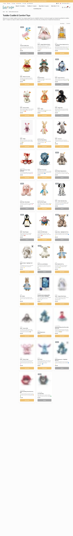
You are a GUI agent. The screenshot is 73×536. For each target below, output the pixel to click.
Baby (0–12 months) (20, 6)
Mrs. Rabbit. (22, 296)
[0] (69, 7)
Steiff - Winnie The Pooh (25, 76)
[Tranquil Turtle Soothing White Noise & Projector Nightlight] (44, 283)
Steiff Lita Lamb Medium (43, 264)
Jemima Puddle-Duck (24, 45)
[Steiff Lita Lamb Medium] (44, 251)
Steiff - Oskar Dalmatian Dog (61, 200)
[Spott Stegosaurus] (44, 315)
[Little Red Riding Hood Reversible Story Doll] (62, 315)
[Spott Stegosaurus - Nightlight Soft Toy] (62, 348)
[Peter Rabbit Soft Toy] (62, 251)
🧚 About (4, 3)
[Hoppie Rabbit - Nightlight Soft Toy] (27, 251)
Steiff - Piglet (22, 138)
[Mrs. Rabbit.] (27, 283)
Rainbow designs (41, 138)
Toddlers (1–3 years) (31, 6)
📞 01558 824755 (30, 3)
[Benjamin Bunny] (44, 65)
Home (4, 11)
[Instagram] (58, 3)
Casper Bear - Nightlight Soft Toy (61, 232)
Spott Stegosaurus (41, 332)
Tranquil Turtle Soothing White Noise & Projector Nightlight (44, 296)
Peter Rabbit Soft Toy (59, 264)
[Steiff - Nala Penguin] (27, 220)
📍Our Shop (13, 3)
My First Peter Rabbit (42, 202)
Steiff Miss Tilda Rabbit (25, 202)
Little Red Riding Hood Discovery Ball (26, 392)
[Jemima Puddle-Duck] (27, 33)
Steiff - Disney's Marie (24, 107)
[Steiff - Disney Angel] (27, 348)
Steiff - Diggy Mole (59, 107)
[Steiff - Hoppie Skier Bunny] (62, 283)
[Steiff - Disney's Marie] (27, 96)
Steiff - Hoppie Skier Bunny (60, 296)
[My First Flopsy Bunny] (44, 127)
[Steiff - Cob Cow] (62, 127)
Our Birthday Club (37, 8)
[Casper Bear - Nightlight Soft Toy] (62, 220)
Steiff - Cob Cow (58, 138)
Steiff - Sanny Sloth (24, 328)
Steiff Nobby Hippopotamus (60, 171)
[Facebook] (57, 3)
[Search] (63, 7)
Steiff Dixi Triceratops (42, 169)
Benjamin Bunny (41, 77)
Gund (21, 44)
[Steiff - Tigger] (44, 96)
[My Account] (65, 7)
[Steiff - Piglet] (27, 127)
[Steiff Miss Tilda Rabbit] (27, 189)
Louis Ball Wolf (41, 393)
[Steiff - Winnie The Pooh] (27, 65)
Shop (7, 11)
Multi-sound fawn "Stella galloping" (25, 170)
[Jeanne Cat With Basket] (44, 220)
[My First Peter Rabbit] (44, 189)
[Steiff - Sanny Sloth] (27, 315)
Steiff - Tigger (40, 108)
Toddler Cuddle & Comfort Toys (13, 11)
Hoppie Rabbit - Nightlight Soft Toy (26, 264)
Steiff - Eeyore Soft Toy (60, 77)
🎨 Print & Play (18, 3)
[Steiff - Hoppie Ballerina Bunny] (44, 33)
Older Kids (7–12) (55, 6)
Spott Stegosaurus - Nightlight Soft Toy (61, 360)
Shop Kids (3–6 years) (44, 6)
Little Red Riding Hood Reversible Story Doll (62, 328)
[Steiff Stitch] (44, 348)
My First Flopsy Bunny (42, 139)
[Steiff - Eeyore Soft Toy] (62, 65)
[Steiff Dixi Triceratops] (44, 158)
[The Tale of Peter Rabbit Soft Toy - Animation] (62, 33)
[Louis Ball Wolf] (44, 380)
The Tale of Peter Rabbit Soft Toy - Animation (62, 45)
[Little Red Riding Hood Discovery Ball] (27, 380)
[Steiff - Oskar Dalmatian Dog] (62, 189)
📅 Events (8, 3)
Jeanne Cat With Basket (42, 232)
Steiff (39, 43)
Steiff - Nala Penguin (24, 232)
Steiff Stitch (40, 359)
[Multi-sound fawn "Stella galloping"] (27, 158)
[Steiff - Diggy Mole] (62, 96)
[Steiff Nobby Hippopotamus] (62, 158)
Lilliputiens (22, 168)
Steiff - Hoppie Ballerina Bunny (44, 44)
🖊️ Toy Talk (24, 3)
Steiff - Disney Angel (24, 359)
